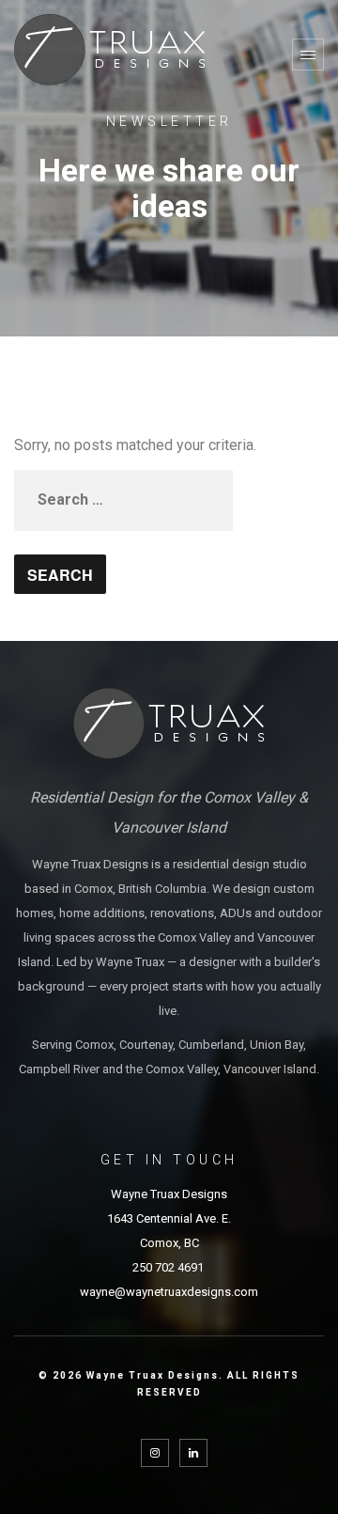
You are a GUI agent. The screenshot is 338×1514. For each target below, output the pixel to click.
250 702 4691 (169, 1267)
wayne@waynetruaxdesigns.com (169, 1292)
